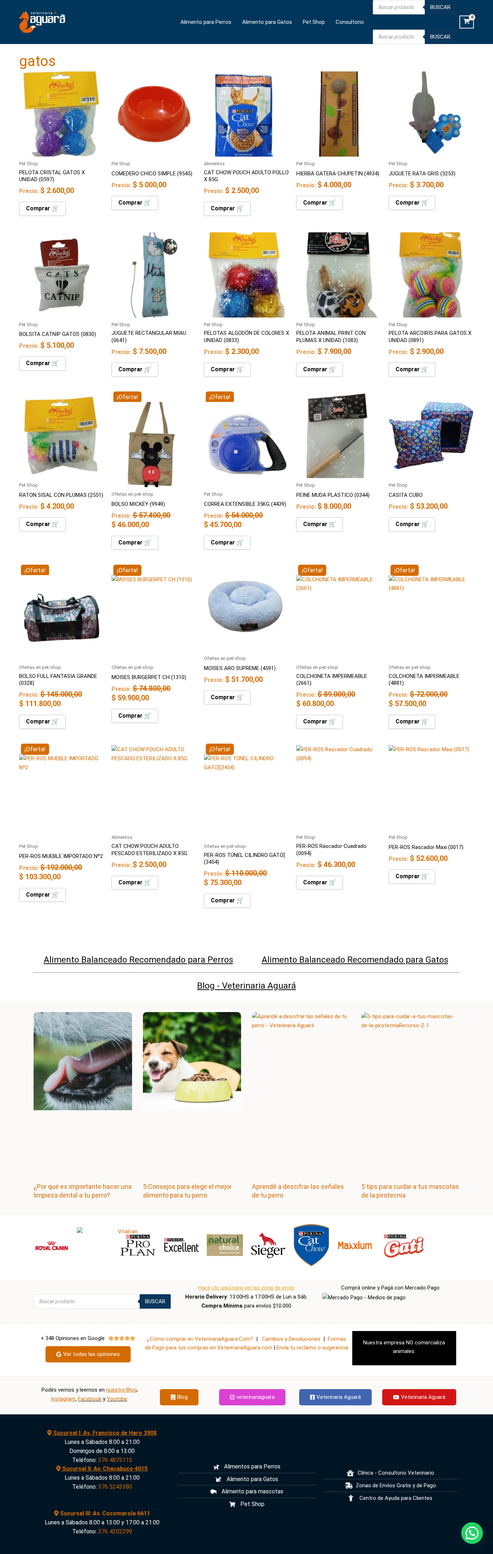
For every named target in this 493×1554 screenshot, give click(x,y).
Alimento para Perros (205, 22)
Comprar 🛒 (42, 208)
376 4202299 (115, 1531)
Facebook (89, 1399)
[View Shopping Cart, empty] (466, 22)
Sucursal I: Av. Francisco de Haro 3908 (104, 1433)
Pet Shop (314, 22)
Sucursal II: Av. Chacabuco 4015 (104, 1468)
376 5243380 (115, 1486)
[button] (472, 1533)
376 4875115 (115, 1460)
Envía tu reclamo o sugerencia (312, 1347)
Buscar (440, 7)
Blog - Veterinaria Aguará (246, 985)
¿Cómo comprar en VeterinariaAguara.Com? (200, 1339)
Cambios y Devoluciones (291, 1339)
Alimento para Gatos (267, 22)
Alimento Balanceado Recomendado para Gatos (355, 960)
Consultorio (350, 22)
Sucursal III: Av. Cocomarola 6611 (104, 1513)
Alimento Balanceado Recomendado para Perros (138, 960)
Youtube (117, 1399)
